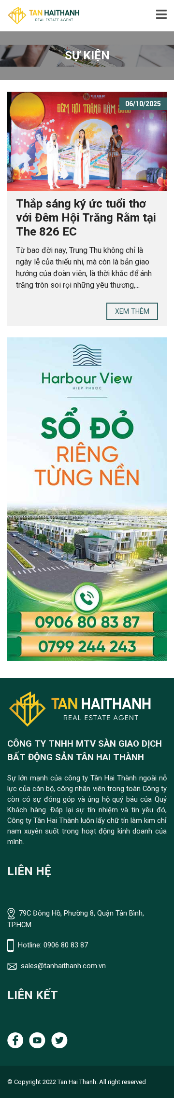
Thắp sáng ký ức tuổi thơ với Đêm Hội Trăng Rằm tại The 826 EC (86, 217)
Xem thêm (132, 311)
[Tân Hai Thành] (40, 15)
